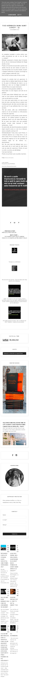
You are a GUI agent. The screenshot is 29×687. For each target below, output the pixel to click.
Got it (19, 14)
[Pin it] (18, 222)
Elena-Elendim (9, 157)
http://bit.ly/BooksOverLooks (9, 166)
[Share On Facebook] (10, 222)
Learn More (12, 14)
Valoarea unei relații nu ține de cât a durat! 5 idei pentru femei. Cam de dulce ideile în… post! (14, 424)
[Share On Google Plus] (14, 222)
